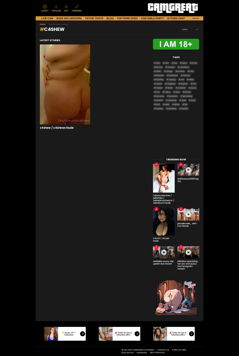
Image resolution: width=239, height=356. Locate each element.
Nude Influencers (69, 18)
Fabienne (173, 75)
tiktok (177, 104)
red (157, 92)
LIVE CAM (47, 18)
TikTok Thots (94, 18)
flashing (159, 79)
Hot (182, 79)
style (184, 100)
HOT (66, 11)
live (194, 83)
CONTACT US (163, 350)
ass (166, 63)
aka (158, 63)
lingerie (184, 83)
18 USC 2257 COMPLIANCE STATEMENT (138, 350)
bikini (184, 63)
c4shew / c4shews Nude (57, 128)
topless (159, 108)
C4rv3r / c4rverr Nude (161, 239)
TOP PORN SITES (127, 18)
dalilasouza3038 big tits (188, 180)
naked (159, 88)
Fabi (191, 71)
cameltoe (184, 67)
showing (160, 96)
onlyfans (181, 88)
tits (186, 104)
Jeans (159, 83)
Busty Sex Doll (128, 353)
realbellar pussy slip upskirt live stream (163, 262)
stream (159, 100)
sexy (178, 92)
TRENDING (76, 11)
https (191, 79)
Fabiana (160, 75)
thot (158, 104)
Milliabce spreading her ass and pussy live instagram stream (187, 265)
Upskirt (185, 108)
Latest (45, 11)
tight (167, 104)
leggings (171, 83)
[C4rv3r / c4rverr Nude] (164, 221)
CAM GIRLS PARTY (152, 18)
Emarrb (181, 71)
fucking (172, 79)
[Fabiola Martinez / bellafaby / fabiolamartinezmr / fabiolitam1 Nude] (164, 178)
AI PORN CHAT (176, 18)
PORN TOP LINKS (179, 350)
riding (167, 92)
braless (171, 67)
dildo (158, 71)
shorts (187, 92)
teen (193, 100)
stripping (172, 100)
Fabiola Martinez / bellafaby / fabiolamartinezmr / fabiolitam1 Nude (163, 199)
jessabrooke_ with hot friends (187, 224)
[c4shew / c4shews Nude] (65, 84)
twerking (172, 108)
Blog (110, 18)
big (175, 63)
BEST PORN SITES (157, 353)
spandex (173, 96)
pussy (193, 88)
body (194, 63)
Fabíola (186, 75)
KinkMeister (142, 353)
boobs (159, 67)
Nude (170, 88)
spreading (187, 96)
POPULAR (56, 11)
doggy (169, 71)
